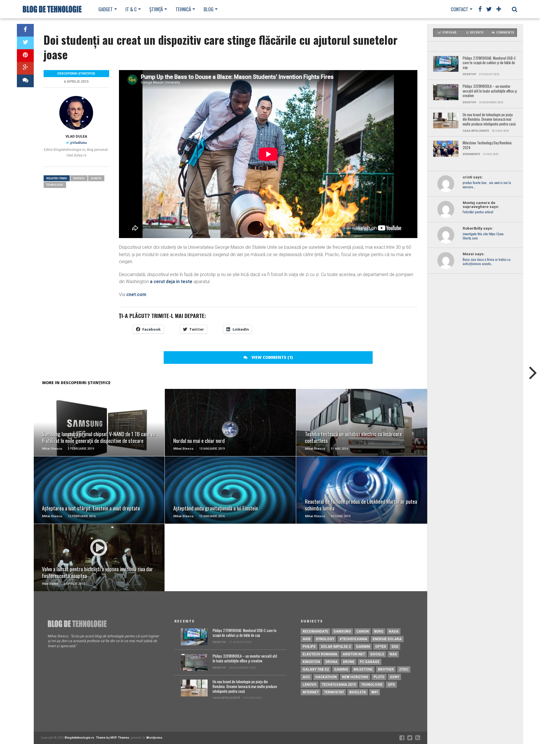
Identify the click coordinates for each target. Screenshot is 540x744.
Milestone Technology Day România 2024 (487, 145)
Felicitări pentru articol (478, 212)
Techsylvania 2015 (339, 685)
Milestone (363, 669)
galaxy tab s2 (316, 669)
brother (386, 669)
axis (306, 639)
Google (377, 654)
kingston (311, 662)
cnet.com (136, 294)
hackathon (326, 677)
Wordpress (154, 737)
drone (348, 662)
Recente (476, 32)
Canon (362, 631)
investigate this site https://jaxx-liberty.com (483, 236)
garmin (363, 647)
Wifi (374, 692)
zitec (403, 669)
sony (394, 677)
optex (380, 647)
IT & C (131, 9)
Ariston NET (354, 654)
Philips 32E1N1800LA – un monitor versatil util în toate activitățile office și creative (490, 91)
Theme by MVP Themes (112, 737)
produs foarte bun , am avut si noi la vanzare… (487, 185)
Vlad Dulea (76, 136)
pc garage (369, 662)
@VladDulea (78, 143)
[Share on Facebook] (25, 30)
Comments (505, 32)
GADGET (105, 9)
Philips (309, 647)
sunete (96, 178)
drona (331, 662)
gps (391, 685)
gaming (341, 669)
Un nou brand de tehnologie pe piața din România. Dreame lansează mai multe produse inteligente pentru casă (489, 120)
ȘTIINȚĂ (156, 9)
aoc (306, 677)
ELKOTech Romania (320, 654)
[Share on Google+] (25, 68)
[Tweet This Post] (25, 43)
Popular (449, 32)
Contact (459, 9)
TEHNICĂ (183, 9)
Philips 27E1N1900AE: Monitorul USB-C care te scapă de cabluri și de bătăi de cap (489, 63)
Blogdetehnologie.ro (79, 737)
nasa (394, 631)
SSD (395, 647)
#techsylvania (353, 639)
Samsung (342, 631)
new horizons (355, 677)
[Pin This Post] (25, 55)
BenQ (378, 631)
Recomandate (315, 631)
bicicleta (357, 692)
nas (393, 654)
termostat (334, 692)
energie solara (387, 639)
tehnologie (54, 184)
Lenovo (309, 685)
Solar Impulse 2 (336, 647)
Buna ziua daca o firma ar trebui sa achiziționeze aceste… (486, 261)
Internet (311, 692)
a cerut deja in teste (171, 281)
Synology (325, 639)
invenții (79, 178)
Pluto (379, 677)
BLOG (208, 9)
